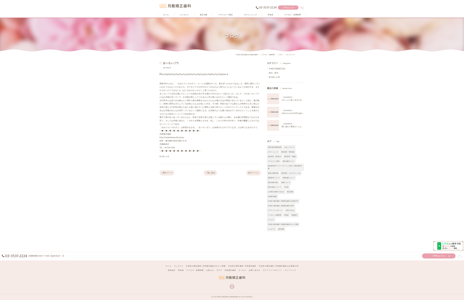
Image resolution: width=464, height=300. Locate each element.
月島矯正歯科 (272, 196)
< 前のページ (166, 172)
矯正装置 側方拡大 (274, 156)
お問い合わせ (290, 210)
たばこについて (289, 147)
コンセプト (271, 229)
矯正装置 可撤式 (290, 156)
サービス (271, 220)
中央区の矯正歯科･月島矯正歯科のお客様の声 (283, 201)
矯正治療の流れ (273, 182)
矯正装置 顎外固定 (288, 152)
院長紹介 (294, 215)
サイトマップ (290, 270)
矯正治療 (290, 192)
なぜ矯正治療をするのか (276, 192)
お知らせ (210, 270)
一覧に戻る (210, 172)
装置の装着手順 (273, 173)
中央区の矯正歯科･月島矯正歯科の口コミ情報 (283, 224)
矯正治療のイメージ (274, 187)
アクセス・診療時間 (274, 215)
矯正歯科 (281, 229)
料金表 (286, 215)
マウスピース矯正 (274, 161)
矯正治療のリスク (289, 161)
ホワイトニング (273, 152)
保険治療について (289, 178)
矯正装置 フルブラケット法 (291, 173)
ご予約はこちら (288, 7)
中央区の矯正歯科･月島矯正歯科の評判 (281, 206)
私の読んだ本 (164, 156)
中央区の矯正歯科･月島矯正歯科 (242, 266)
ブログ (219, 270)
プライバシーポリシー (275, 210)
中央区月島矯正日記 (277, 68)
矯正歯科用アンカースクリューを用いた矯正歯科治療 (285, 167)
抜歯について (285, 182)
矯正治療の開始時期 (274, 147)
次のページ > (253, 172)
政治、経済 (273, 73)
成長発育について (274, 178)
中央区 (286, 187)
